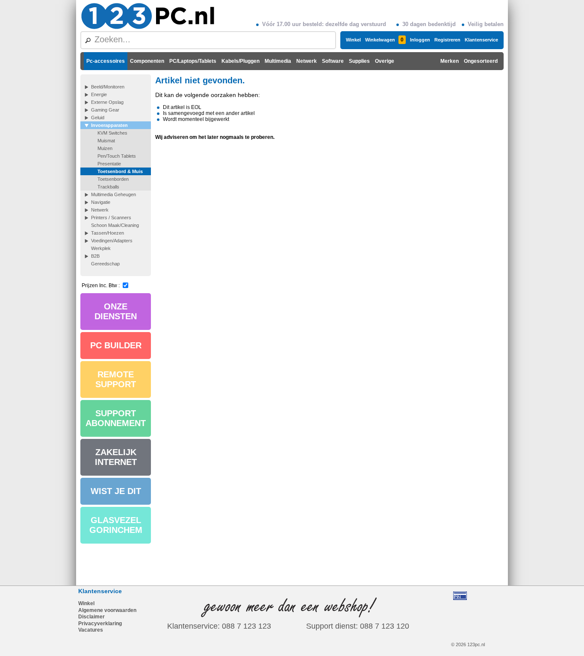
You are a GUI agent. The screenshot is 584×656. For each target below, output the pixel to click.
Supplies (359, 61)
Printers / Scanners (111, 217)
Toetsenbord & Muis (120, 171)
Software (333, 61)
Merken (449, 61)
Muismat (106, 140)
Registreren (447, 39)
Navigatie (100, 202)
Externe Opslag (107, 102)
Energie (99, 94)
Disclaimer (91, 617)
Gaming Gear (105, 109)
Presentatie (109, 163)
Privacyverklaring (100, 624)
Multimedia (278, 61)
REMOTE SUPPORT (115, 379)
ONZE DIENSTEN (115, 311)
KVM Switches (112, 132)
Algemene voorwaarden (107, 610)
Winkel (353, 39)
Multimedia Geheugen (113, 194)
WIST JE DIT (116, 491)
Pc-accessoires (105, 61)
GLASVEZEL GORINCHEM (115, 525)
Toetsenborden (113, 179)
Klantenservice (481, 39)
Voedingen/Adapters (112, 240)
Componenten (147, 61)
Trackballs (108, 186)
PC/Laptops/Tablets (192, 61)
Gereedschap (105, 263)
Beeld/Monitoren (107, 86)
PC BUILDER (116, 345)
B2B (95, 256)
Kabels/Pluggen (240, 61)
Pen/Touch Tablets (116, 156)
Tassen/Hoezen (107, 232)
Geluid (97, 117)
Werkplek (101, 248)
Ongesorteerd (481, 61)
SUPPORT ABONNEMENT (116, 418)
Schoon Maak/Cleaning (115, 225)
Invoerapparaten (109, 125)
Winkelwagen (384, 40)
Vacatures (90, 630)
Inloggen (420, 39)
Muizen (104, 148)
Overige (384, 61)
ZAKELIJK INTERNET (116, 457)
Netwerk (306, 61)
